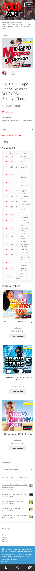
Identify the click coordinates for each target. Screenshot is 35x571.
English (4, 541)
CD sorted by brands (16, 22)
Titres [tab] (4, 130)
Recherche (17, 567)
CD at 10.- (29, 120)
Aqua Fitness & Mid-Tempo (15, 24)
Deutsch (4, 537)
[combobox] (17, 469)
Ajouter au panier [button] (17, 336)
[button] (29, 40)
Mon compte (6, 567)
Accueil (6, 22)
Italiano (4, 539)
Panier (27, 566)
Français (4, 535)
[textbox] (17, 469)
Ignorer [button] (4, 561)
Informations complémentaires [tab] (13, 135)
